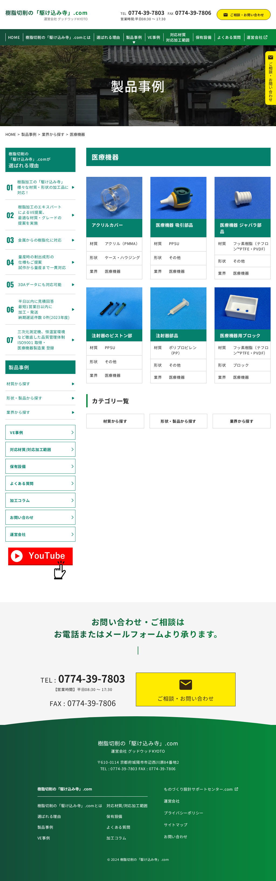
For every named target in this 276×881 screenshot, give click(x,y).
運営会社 (255, 37)
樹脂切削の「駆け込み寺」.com (46, 12)
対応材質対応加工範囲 (178, 37)
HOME (14, 37)
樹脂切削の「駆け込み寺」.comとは (58, 37)
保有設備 (204, 37)
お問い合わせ (22, 517)
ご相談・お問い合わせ (247, 14)
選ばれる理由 (108, 37)
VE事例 (154, 37)
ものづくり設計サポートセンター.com (198, 789)
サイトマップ (176, 824)
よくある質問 (229, 37)
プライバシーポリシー (183, 812)
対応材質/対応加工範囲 (30, 449)
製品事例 (134, 37)
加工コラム (20, 500)
